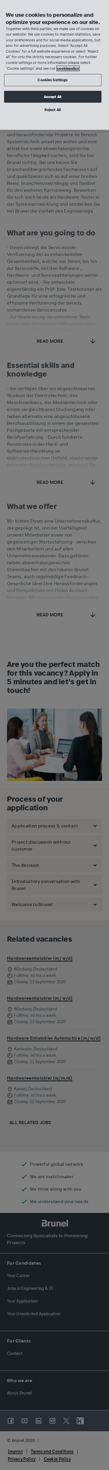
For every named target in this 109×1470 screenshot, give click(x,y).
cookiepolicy (68, 68)
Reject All (52, 110)
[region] (54, 65)
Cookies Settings (52, 80)
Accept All (52, 97)
